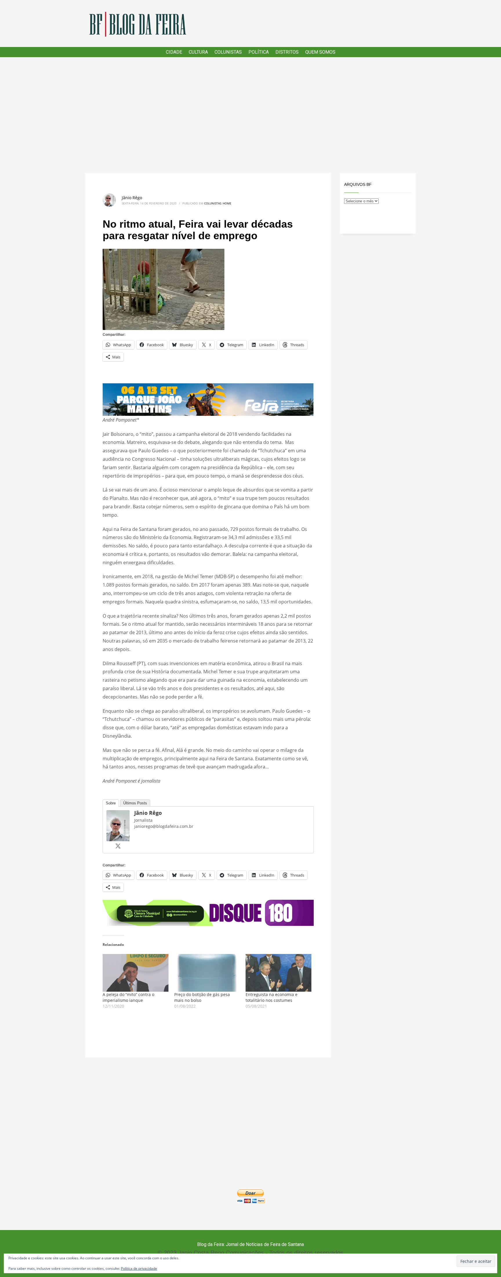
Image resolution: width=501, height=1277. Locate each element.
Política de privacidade (139, 1268)
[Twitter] (118, 845)
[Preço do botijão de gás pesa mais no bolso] (207, 973)
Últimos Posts (135, 803)
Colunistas (212, 203)
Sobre (111, 803)
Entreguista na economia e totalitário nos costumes (271, 997)
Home (227, 203)
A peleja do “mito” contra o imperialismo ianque (128, 997)
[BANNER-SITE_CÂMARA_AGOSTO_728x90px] (208, 912)
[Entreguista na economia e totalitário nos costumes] (278, 973)
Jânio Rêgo (132, 197)
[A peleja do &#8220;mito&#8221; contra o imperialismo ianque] (135, 973)
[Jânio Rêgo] (118, 825)
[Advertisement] (250, 115)
